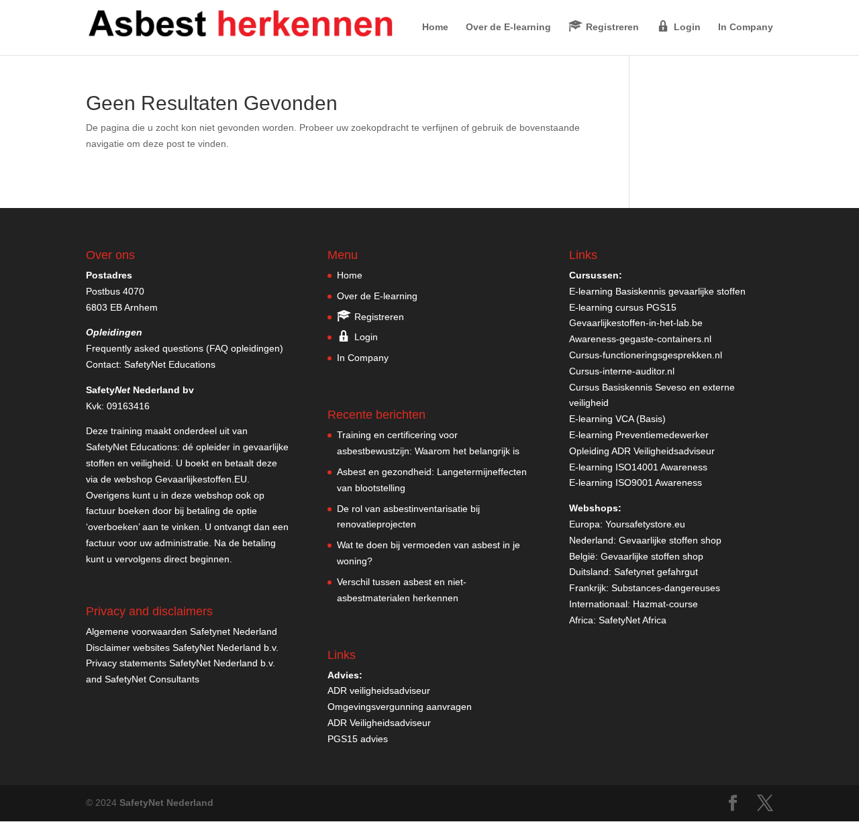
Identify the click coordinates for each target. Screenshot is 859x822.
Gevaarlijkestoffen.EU (201, 479)
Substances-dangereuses (665, 587)
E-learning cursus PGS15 (622, 307)
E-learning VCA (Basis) (617, 418)
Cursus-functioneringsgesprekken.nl (645, 355)
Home (435, 27)
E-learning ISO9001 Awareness (635, 482)
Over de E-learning (508, 27)
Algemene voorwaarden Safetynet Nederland (181, 631)
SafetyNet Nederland (166, 802)
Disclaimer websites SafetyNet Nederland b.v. (182, 647)
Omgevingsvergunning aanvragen (399, 706)
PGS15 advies (357, 738)
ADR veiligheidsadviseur (378, 690)
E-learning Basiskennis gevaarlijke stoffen (657, 291)
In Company (745, 27)
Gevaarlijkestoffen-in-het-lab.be (636, 322)
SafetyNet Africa (632, 620)
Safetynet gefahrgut (656, 571)
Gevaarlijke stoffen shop (670, 540)
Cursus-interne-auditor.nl (621, 371)
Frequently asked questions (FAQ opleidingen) (184, 348)
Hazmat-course (665, 604)
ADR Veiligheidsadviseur (379, 722)
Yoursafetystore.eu (645, 524)
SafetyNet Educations (169, 364)
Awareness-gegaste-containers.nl (640, 338)
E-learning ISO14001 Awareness (638, 467)
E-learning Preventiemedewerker (639, 434)
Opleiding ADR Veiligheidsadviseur (642, 451)
